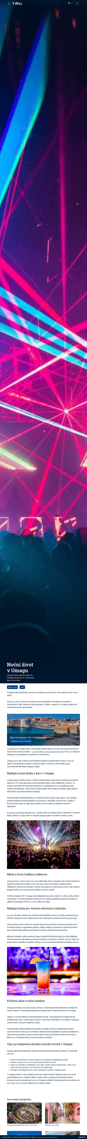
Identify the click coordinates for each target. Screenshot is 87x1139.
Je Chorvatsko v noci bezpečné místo (48, 752)
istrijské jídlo (71, 918)
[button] (70, 3)
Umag (9, 915)
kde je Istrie (15, 701)
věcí (33, 813)
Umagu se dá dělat (16, 813)
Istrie (22, 687)
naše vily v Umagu (18, 1083)
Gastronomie (12, 687)
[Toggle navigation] (77, 3)
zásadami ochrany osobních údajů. (46, 1137)
